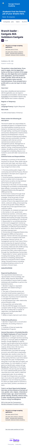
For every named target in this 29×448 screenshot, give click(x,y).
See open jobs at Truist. (11, 49)
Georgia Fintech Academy (14, 5)
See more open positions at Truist (14, 429)
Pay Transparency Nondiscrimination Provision (11, 403)
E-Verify (21, 404)
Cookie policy (18, 444)
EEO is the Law (5, 402)
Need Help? (4, 88)
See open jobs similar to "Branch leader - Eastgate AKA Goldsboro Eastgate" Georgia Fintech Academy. (15, 53)
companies (6, 22)
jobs (12, 22)
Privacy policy (11, 444)
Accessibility (4, 96)
